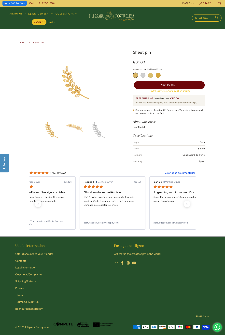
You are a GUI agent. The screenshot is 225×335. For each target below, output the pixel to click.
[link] (42, 222)
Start (207, 3)
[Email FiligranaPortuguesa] (116, 263)
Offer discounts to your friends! (34, 254)
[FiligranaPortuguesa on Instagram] (128, 263)
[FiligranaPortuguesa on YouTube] (134, 263)
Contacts (20, 261)
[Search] (217, 18)
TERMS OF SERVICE (27, 302)
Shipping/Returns (25, 281)
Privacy (19, 288)
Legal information (25, 267)
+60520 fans (17, 3)
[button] (18, 14)
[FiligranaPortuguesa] (112, 18)
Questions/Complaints (28, 274)
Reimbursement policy (29, 308)
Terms (19, 295)
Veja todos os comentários (180, 173)
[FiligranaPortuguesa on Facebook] (122, 263)
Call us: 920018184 (42, 3)
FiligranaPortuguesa (37, 327)
